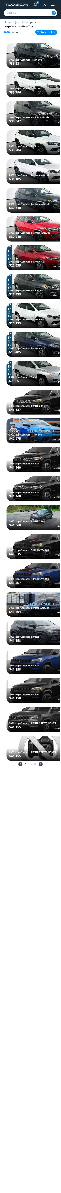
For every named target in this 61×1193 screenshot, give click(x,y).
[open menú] (53, 4)
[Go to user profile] (44, 4)
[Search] (54, 13)
